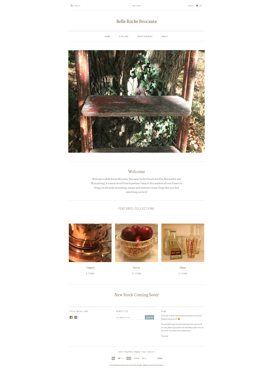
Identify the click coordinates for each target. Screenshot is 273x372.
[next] (201, 101)
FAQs (143, 351)
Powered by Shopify (135, 365)
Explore (124, 36)
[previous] (71, 101)
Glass (183, 267)
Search (121, 351)
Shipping (137, 351)
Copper (90, 267)
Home (108, 36)
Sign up (139, 5)
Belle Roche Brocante (136, 21)
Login (134, 5)
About (164, 36)
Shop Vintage (145, 36)
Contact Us (150, 351)
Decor (136, 267)
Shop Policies (128, 351)
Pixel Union (159, 365)
